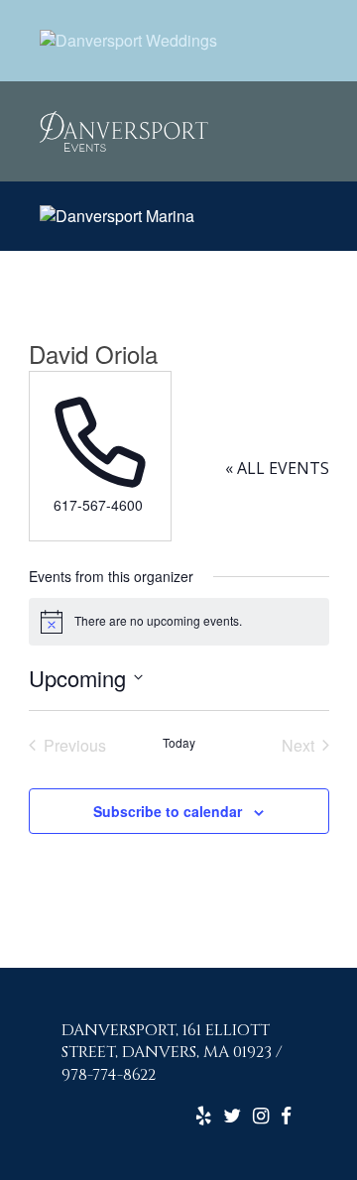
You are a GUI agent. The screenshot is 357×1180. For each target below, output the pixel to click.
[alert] (179, 622)
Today (179, 743)
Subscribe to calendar (167, 811)
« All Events (277, 468)
